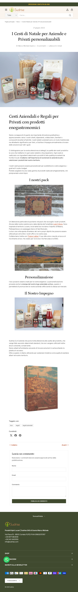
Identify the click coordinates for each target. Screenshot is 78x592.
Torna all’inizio (38, 516)
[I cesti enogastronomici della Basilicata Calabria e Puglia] (39, 387)
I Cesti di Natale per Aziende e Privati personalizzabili (36, 21)
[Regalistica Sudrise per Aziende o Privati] (39, 200)
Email (14, 475)
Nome (14, 466)
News (18, 21)
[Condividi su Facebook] (15, 435)
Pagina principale (10, 21)
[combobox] (39, 15)
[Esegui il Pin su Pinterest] (20, 435)
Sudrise (11, 587)
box (11, 425)
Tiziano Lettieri (33, 236)
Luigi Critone (58, 224)
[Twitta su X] (11, 435)
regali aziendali (27, 425)
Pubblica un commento (39, 501)
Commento (16, 484)
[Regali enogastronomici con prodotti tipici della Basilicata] (39, 257)
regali (18, 425)
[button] (72, 10)
